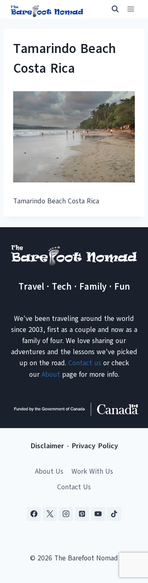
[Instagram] (66, 514)
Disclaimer (47, 446)
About (51, 374)
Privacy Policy (95, 446)
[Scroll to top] (127, 536)
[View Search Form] (111, 9)
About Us (49, 471)
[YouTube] (98, 514)
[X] (50, 514)
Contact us (84, 363)
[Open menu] (130, 9)
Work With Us (92, 471)
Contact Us (74, 487)
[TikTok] (114, 514)
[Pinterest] (82, 514)
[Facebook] (34, 514)
